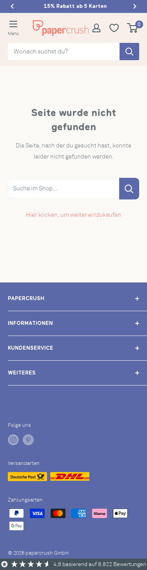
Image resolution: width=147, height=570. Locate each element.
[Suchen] (129, 51)
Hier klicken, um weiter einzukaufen (73, 214)
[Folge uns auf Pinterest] (28, 439)
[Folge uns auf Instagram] (13, 439)
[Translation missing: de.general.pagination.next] (135, 6)
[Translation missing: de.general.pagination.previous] (12, 6)
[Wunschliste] (117, 28)
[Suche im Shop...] (129, 188)
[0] (133, 28)
